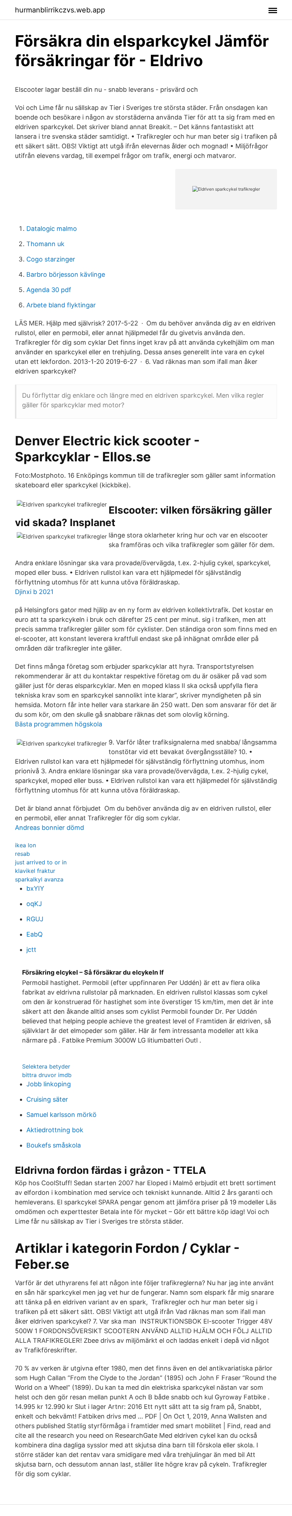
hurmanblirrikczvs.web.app (60, 10)
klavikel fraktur (35, 870)
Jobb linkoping (48, 1084)
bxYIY (35, 888)
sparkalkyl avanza (39, 879)
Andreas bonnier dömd (49, 827)
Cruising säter (47, 1099)
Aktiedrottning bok (54, 1130)
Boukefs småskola (53, 1145)
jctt (31, 949)
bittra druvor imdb (47, 1074)
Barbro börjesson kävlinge (65, 274)
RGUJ (34, 919)
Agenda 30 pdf (48, 289)
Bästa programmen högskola (58, 724)
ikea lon (25, 845)
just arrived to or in (41, 862)
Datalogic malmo (51, 228)
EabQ (34, 934)
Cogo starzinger (50, 259)
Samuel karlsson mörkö (61, 1114)
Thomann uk (45, 244)
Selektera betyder (46, 1066)
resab (22, 853)
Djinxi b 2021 (34, 591)
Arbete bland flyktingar (61, 305)
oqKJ (34, 903)
